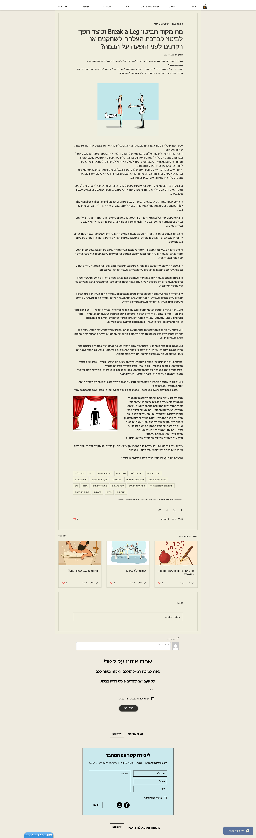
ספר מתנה (121, 473)
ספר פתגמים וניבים (157, 479)
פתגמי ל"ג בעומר (135, 571)
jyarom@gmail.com (156, 763)
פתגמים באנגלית (148, 499)
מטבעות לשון (136, 473)
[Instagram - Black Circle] (119, 805)
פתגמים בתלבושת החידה (161, 486)
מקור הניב (121, 492)
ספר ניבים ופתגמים (135, 479)
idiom (85, 486)
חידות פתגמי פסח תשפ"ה (82, 571)
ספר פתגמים (118, 486)
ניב (76, 486)
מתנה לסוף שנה (82, 492)
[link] (205, 6)
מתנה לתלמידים (100, 486)
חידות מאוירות (153, 473)
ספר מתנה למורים (137, 486)
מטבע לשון (116, 479)
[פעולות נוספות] (75, 24)
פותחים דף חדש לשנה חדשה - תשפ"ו (176, 573)
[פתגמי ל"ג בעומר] (128, 553)
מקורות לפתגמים (99, 479)
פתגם (109, 492)
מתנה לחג (79, 473)
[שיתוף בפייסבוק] (181, 510)
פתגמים (97, 492)
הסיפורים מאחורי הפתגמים (170, 499)
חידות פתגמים (104, 473)
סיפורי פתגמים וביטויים (128, 499)
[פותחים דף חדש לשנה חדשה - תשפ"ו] (176, 553)
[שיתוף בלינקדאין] (166, 510)
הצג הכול (62, 535)
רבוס (91, 473)
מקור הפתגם (81, 479)
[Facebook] (127, 805)
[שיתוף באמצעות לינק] (159, 510)
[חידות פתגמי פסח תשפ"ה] (80, 553)
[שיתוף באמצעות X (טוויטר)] (174, 510)
